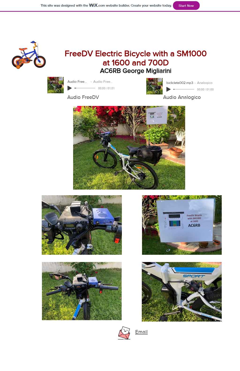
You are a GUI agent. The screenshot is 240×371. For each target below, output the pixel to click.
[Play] (70, 88)
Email (141, 331)
